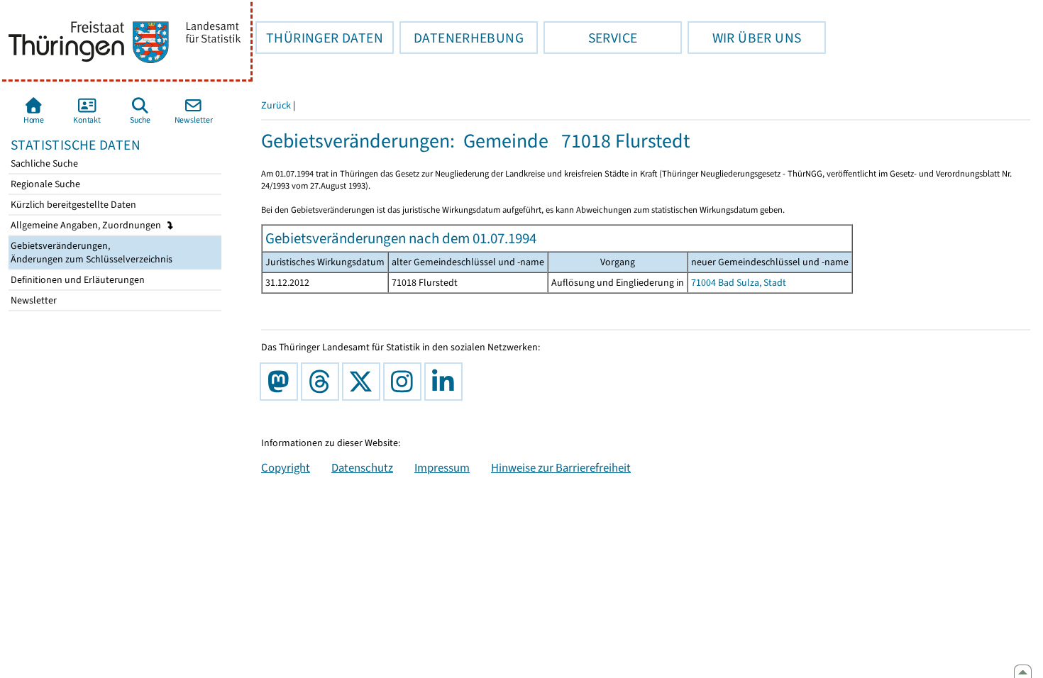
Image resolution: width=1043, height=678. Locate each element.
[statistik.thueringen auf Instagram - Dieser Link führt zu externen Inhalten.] (405, 381)
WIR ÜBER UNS (744, 37)
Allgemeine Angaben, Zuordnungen (87, 225)
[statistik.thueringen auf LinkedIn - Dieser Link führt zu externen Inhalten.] (446, 381)
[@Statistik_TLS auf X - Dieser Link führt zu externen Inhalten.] (364, 381)
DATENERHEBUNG (461, 37)
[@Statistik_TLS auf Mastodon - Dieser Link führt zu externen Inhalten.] (281, 381)
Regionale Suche (44, 184)
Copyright (285, 467)
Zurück (276, 105)
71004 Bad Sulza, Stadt (738, 282)
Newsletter (33, 300)
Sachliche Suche (43, 163)
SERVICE (590, 37)
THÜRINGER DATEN (319, 37)
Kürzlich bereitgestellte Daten (72, 204)
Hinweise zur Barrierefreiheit (561, 467)
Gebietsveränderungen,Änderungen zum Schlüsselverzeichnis (90, 252)
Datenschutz (362, 467)
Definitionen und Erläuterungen (77, 280)
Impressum (442, 467)
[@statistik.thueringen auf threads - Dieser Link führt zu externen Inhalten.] (322, 381)
